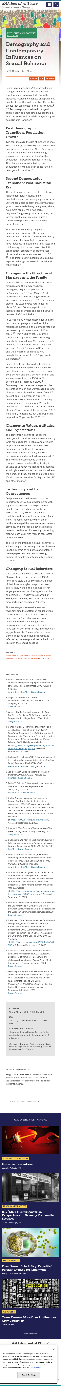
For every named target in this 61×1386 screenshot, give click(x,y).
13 (20, 358)
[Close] (54, 1349)
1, (53, 105)
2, (7, 108)
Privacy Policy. (35, 1367)
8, (46, 253)
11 (7, 257)
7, (44, 253)
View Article (13, 692)
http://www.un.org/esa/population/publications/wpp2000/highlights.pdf (31, 747)
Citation (33, 79)
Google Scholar (38, 692)
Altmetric (50, 79)
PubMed (25, 692)
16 (52, 455)
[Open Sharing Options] (58, 1383)
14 (43, 381)
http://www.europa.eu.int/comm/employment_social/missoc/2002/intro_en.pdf (31, 892)
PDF (41, 79)
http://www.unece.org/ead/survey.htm (29, 819)
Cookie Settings (29, 1375)
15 (42, 416)
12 (14, 333)
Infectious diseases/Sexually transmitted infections (27, 658)
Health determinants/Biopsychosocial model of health (28, 655)
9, (49, 253)
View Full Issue (30, 1333)
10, (51, 253)
